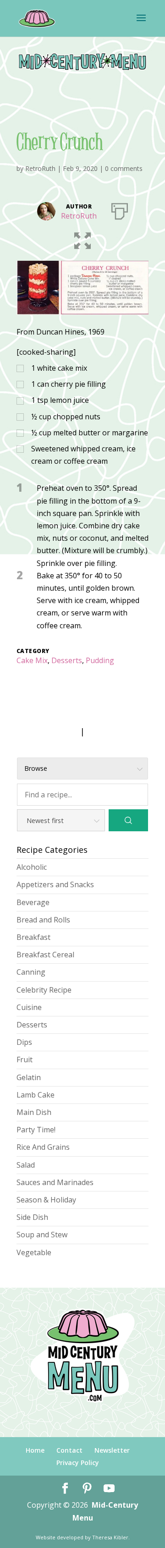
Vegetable (33, 1252)
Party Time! (35, 1130)
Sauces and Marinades (55, 1182)
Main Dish (33, 1112)
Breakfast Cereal (45, 955)
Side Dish (32, 1217)
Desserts (66, 660)
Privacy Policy (77, 1462)
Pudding (100, 660)
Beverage (33, 902)
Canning (30, 972)
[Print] (119, 209)
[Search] (128, 820)
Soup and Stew (41, 1235)
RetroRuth (40, 168)
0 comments (124, 168)
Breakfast (33, 937)
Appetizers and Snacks (55, 884)
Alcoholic (31, 867)
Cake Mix (32, 660)
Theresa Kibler (110, 1537)
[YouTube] (109, 1488)
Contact (69, 1450)
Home (35, 1450)
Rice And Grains (43, 1147)
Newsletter (112, 1450)
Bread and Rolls (43, 920)
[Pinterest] (87, 1488)
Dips (24, 1042)
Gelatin (28, 1077)
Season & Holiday (46, 1200)
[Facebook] (65, 1488)
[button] (82, 238)
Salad (25, 1165)
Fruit (24, 1059)
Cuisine (29, 1007)
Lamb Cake (35, 1095)
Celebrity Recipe (44, 990)
